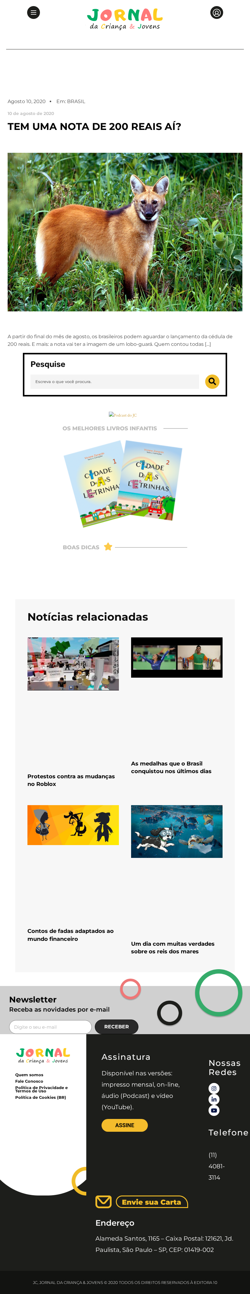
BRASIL (76, 101)
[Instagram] (214, 1088)
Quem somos (29, 1074)
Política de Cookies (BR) (40, 1097)
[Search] (212, 382)
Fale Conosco (29, 1081)
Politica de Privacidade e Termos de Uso (41, 1089)
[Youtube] (214, 1110)
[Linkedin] (214, 1099)
